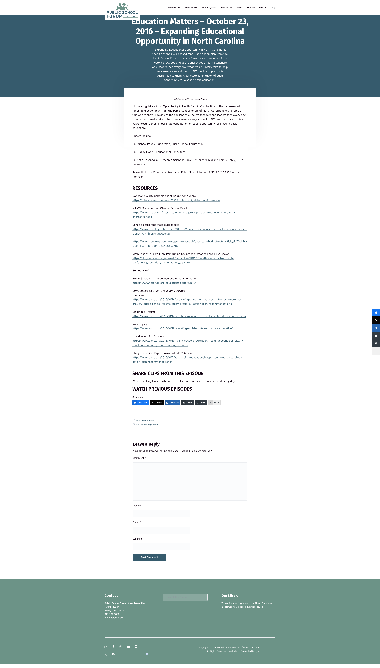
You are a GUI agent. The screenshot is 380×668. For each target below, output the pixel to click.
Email (137, 522)
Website (137, 538)
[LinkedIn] (376, 328)
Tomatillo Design (250, 651)
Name (137, 505)
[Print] (376, 343)
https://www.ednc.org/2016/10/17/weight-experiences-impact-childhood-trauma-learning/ (189, 316)
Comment (139, 457)
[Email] (376, 336)
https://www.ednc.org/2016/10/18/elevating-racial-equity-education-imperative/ (182, 328)
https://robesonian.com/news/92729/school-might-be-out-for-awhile (176, 200)
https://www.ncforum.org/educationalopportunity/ (164, 282)
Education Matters (145, 420)
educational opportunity (147, 424)
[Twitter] (376, 320)
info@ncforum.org (114, 617)
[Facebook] (376, 312)
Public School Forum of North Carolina (238, 647)
